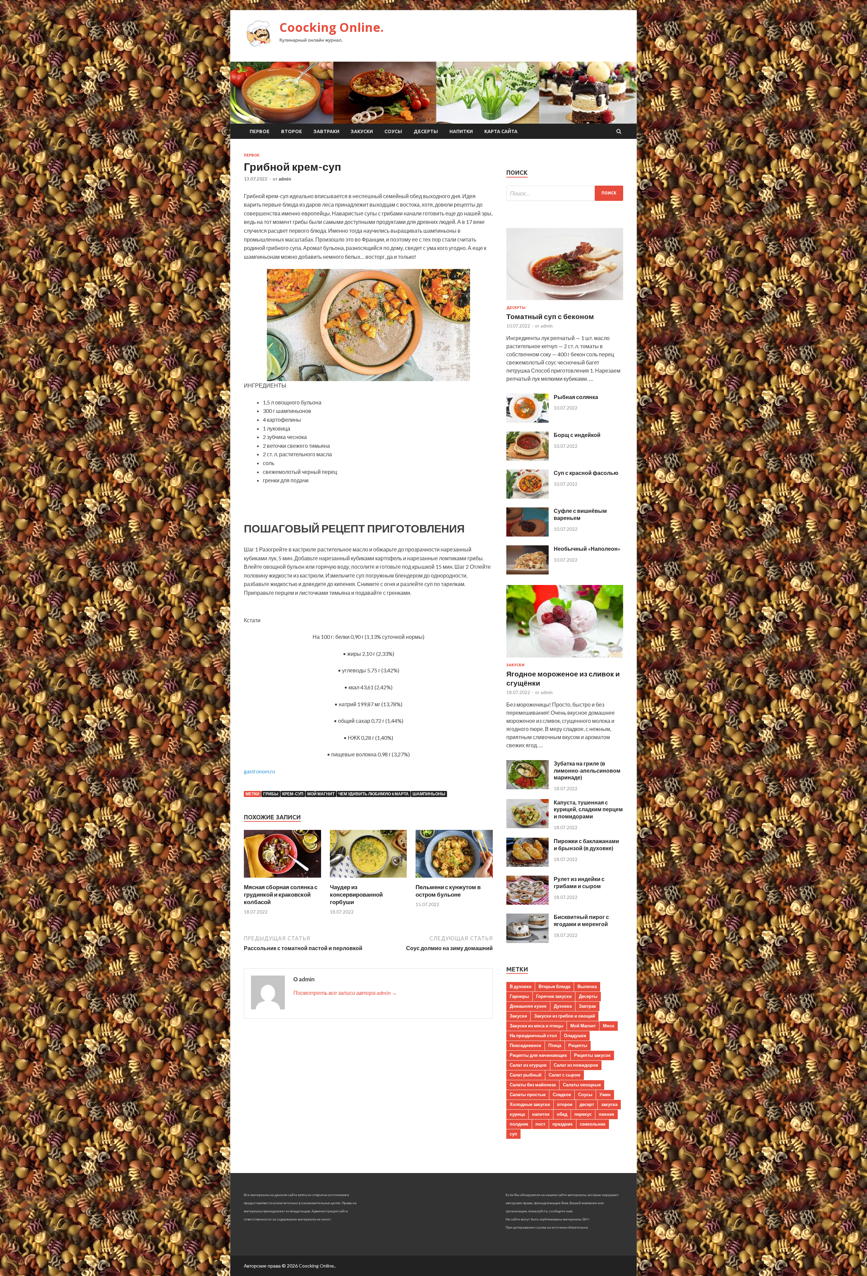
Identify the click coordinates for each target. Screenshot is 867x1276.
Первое (260, 131)
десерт (586, 1104)
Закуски (362, 131)
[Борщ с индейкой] (527, 458)
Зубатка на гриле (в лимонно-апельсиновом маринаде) (587, 770)
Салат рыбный (526, 1075)
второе (564, 1104)
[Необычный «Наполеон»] (527, 572)
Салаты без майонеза (533, 1084)
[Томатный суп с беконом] (564, 301)
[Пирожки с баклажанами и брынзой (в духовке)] (527, 864)
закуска (609, 1104)
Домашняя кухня (528, 1006)
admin (284, 179)
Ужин (605, 1094)
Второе (291, 131)
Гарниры (519, 996)
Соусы (393, 131)
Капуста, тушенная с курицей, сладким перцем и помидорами (588, 809)
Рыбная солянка (576, 397)
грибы (270, 793)
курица (517, 1114)
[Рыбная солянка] (527, 420)
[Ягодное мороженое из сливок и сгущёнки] (564, 658)
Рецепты (577, 1045)
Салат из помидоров (576, 1065)
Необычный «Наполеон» (587, 548)
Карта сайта (500, 131)
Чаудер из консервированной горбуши (356, 894)
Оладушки (575, 1035)
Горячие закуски (554, 996)
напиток (541, 1114)
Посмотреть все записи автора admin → (345, 992)
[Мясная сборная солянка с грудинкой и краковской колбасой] (282, 879)
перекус (583, 1114)
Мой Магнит (321, 793)
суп (513, 1133)
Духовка (563, 1006)
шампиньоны (429, 793)
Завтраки (326, 131)
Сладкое (562, 1094)
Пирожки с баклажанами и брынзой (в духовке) (586, 844)
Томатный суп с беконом (550, 316)
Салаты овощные (582, 1084)
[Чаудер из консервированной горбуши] (368, 879)
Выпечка (587, 986)
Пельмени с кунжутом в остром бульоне (448, 890)
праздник (562, 1124)
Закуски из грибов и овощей (564, 1016)
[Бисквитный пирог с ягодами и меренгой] (527, 941)
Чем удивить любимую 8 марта (373, 793)
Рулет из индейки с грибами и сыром (579, 882)
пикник (606, 1114)
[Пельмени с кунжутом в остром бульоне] (454, 879)
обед (562, 1114)
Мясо (608, 1025)
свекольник (593, 1124)
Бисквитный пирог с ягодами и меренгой (581, 920)
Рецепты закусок (592, 1055)
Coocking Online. (331, 27)
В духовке (520, 986)
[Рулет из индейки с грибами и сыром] (527, 902)
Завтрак (587, 1006)
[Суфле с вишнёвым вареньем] (527, 534)
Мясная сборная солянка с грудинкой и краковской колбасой (280, 894)
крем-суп (292, 793)
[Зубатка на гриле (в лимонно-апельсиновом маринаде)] (527, 787)
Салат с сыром (564, 1075)
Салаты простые (528, 1094)
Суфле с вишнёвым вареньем (580, 514)
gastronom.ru (259, 771)
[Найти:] (564, 193)
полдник (519, 1124)
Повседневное (525, 1045)
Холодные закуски (530, 1104)
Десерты (426, 131)
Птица (554, 1045)
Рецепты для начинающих (538, 1055)
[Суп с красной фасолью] (527, 496)
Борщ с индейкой (577, 435)
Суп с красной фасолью (586, 472)
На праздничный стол (533, 1035)
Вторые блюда (554, 986)
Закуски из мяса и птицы (536, 1025)
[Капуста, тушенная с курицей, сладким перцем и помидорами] (527, 826)
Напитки (461, 131)
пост (540, 1124)
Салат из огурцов (528, 1065)
